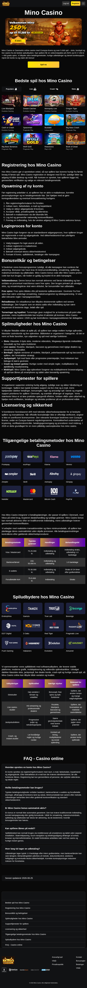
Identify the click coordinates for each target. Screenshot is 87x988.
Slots (74, 89)
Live (31, 89)
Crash (52, 89)
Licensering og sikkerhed (15, 929)
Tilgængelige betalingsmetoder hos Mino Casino (25, 934)
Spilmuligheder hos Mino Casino (19, 918)
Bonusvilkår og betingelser (16, 913)
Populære (10, 89)
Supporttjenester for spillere (17, 924)
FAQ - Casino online (13, 945)
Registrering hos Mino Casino (17, 908)
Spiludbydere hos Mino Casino (18, 940)
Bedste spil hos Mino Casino (17, 903)
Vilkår (78, 968)
